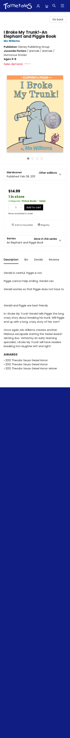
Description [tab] (11, 259)
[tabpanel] (35, 323)
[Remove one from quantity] (11, 207)
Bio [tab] (26, 259)
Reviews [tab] (54, 259)
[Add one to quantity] (20, 207)
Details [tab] (38, 259)
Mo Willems (12, 41)
